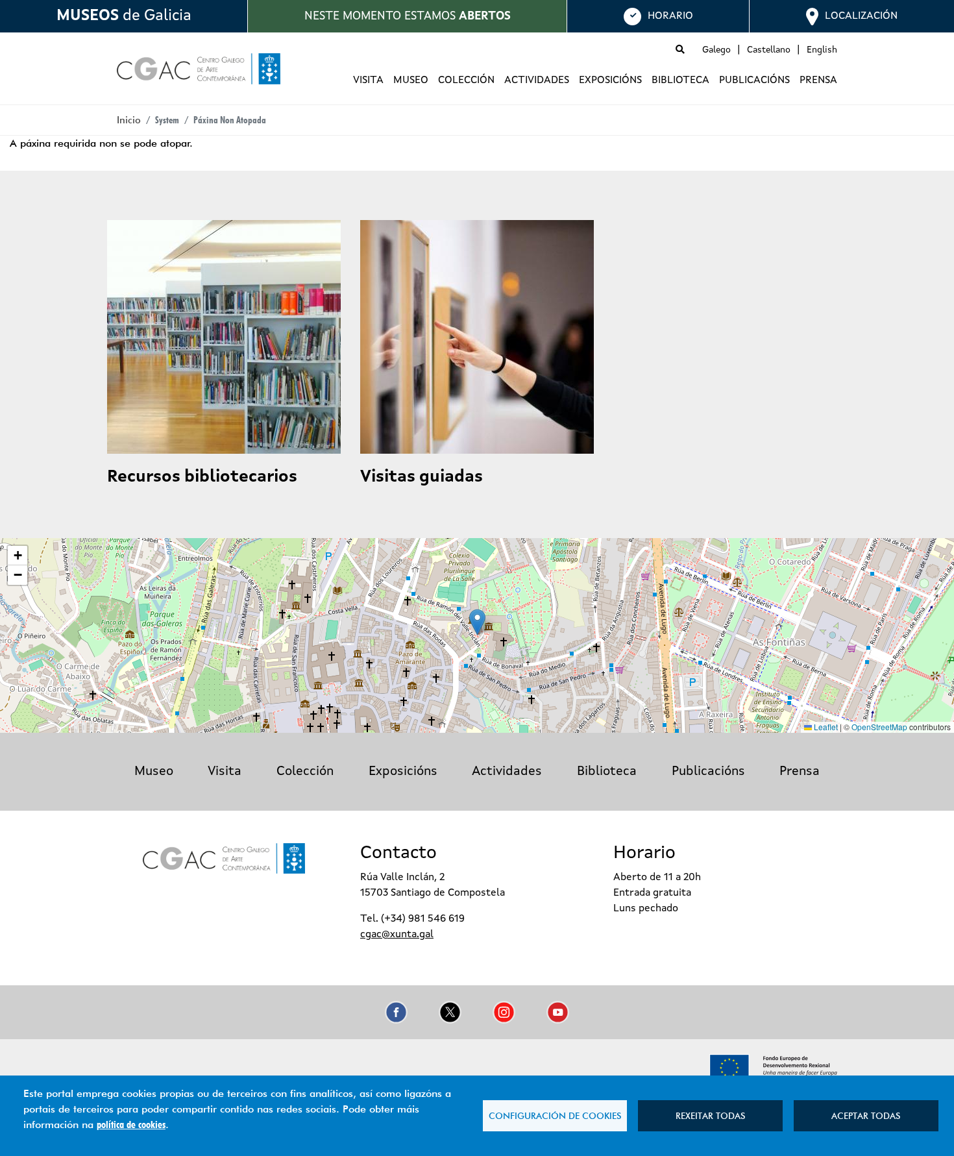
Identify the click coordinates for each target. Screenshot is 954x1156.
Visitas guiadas (421, 477)
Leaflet (825, 726)
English (822, 50)
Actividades (536, 80)
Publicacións (754, 80)
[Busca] (680, 50)
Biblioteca (680, 80)
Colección (466, 80)
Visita (368, 80)
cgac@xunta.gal (397, 934)
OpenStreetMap (879, 726)
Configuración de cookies (555, 1116)
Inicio (129, 120)
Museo (410, 80)
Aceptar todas (865, 1116)
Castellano (768, 50)
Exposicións (610, 80)
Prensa (818, 80)
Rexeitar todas (710, 1116)
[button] (477, 622)
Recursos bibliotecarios (202, 477)
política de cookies (131, 1124)
